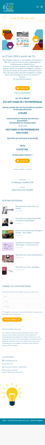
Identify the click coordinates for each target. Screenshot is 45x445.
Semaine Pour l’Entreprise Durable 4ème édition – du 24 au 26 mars (27, 244)
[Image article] (8, 210)
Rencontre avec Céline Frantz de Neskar (27, 207)
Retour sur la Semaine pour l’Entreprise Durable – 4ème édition (29, 232)
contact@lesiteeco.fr (10, 361)
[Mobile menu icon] (41, 7)
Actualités (7, 32)
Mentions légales (36, 420)
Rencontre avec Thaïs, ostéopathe (27, 267)
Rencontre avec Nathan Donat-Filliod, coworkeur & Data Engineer (28, 219)
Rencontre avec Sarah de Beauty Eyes (29, 255)
